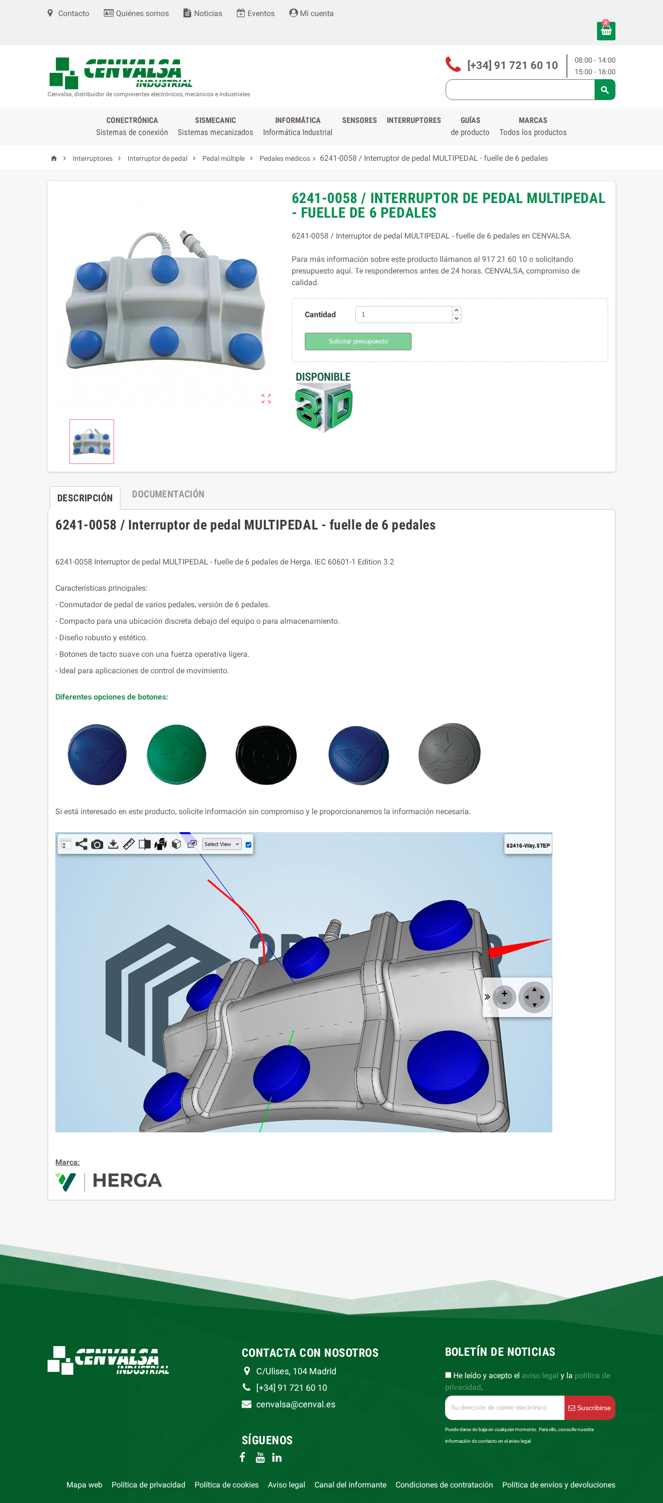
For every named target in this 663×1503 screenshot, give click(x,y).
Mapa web (84, 1484)
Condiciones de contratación (444, 1484)
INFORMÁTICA (297, 126)
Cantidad (320, 314)
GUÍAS (470, 126)
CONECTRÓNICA (132, 126)
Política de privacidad (148, 1484)
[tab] (85, 494)
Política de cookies (227, 1484)
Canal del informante (350, 1484)
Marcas (533, 126)
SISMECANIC (215, 126)
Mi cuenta (316, 13)
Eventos (260, 13)
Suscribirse (593, 1408)
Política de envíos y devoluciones (558, 1484)
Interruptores (414, 120)
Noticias (207, 13)
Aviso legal (286, 1484)
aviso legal (540, 1375)
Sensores (359, 120)
